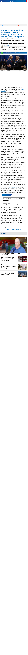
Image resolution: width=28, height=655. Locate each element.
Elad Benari (6, 45)
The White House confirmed (9, 187)
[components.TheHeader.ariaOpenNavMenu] (4, 1)
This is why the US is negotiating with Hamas (12, 204)
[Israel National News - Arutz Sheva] (14, 1)
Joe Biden (4, 49)
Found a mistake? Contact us (13, 229)
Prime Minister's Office (19, 49)
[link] (13, 246)
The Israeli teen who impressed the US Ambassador (14, 197)
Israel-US (10, 49)
